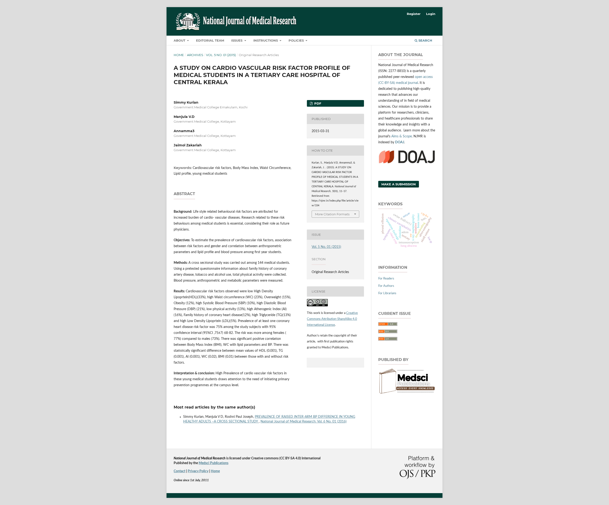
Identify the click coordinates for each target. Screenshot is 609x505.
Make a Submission (398, 184)
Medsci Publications (213, 463)
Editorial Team (210, 40)
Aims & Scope (401, 136)
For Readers (386, 278)
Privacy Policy (198, 471)
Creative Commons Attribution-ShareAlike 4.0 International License (332, 319)
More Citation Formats (332, 214)
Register (414, 14)
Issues (237, 40)
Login (430, 14)
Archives (195, 55)
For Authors (386, 286)
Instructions (266, 40)
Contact (179, 471)
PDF (317, 103)
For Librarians (387, 293)
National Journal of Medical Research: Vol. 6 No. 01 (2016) (303, 421)
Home (179, 55)
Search (424, 40)
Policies (297, 40)
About (180, 40)
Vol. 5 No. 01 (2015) (221, 55)
